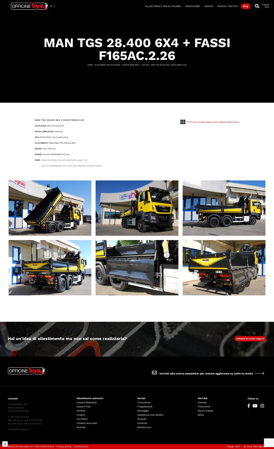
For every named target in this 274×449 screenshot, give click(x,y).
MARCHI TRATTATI (228, 6)
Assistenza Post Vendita (150, 414)
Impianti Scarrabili (87, 423)
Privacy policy (64, 446)
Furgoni (81, 414)
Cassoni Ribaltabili (87, 402)
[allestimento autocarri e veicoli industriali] (24, 6)
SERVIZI (209, 6)
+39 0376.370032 (19, 416)
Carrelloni (82, 419)
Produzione (204, 406)
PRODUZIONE (192, 6)
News (201, 414)
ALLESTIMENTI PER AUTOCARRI (163, 6)
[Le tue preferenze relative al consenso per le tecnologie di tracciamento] (5, 444)
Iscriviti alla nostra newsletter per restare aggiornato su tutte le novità (206, 373)
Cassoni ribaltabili (131, 65)
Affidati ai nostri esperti (250, 338)
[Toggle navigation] (265, 7)
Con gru (145, 65)
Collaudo (142, 423)
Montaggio (143, 410)
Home (90, 65)
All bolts (81, 427)
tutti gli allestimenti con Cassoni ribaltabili (213, 122)
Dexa (249, 446)
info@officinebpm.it (18, 429)
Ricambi (141, 419)
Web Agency (259, 446)
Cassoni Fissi (84, 406)
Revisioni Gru (144, 427)
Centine (81, 410)
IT (51, 6)
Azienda (202, 402)
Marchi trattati (205, 410)
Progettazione (144, 406)
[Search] (257, 6)
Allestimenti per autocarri (107, 65)
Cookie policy (81, 446)
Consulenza (143, 402)
